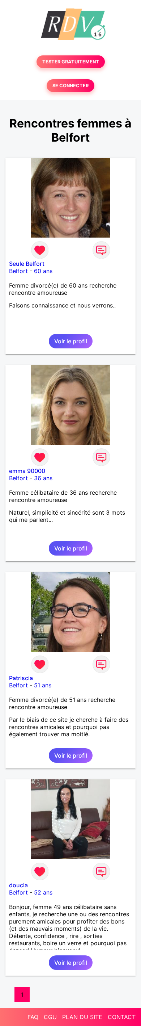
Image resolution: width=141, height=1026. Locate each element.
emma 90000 (27, 470)
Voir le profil (70, 341)
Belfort (18, 271)
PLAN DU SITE (82, 1017)
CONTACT (122, 1017)
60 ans (43, 271)
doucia (18, 885)
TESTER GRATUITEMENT (70, 61)
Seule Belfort (26, 263)
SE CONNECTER (70, 85)
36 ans (43, 478)
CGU (50, 1017)
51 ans (42, 685)
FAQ (32, 1017)
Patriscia (21, 678)
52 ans (43, 892)
